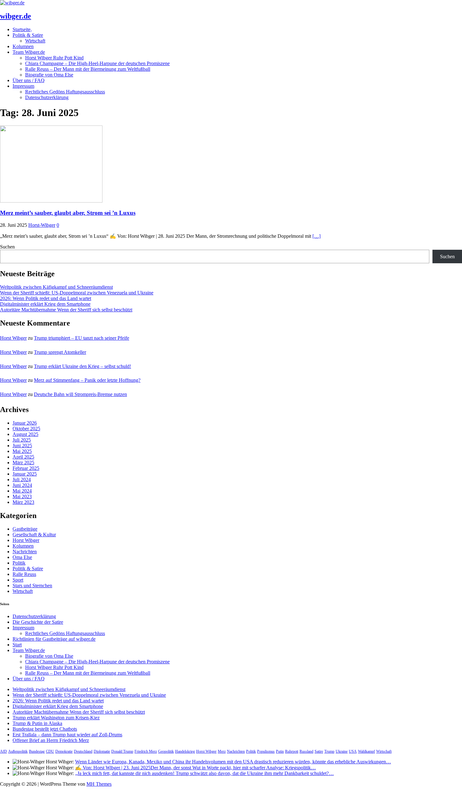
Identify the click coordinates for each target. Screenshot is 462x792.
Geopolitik (166, 751)
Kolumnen (23, 46)
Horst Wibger (13, 338)
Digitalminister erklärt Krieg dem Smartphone (45, 304)
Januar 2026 (25, 423)
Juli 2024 (22, 479)
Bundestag (37, 751)
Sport (18, 580)
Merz (222, 751)
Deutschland (83, 751)
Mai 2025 (22, 451)
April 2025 (23, 457)
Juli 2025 (22, 440)
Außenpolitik (18, 751)
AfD (3, 751)
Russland (306, 751)
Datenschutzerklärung (47, 97)
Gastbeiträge (25, 529)
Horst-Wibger (41, 225)
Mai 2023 (22, 496)
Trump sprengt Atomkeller (60, 352)
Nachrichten (25, 551)
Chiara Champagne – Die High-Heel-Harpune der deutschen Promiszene (97, 63)
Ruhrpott (291, 751)
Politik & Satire (28, 35)
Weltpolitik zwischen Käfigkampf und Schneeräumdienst (56, 287)
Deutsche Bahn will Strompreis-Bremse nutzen (80, 394)
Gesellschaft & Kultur (34, 534)
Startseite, (22, 29)
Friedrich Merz (146, 751)
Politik (19, 563)
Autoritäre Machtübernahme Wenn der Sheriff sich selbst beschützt (66, 309)
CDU (50, 751)
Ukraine (342, 751)
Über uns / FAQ (29, 80)
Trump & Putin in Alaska (37, 723)
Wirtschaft (35, 40)
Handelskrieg (185, 751)
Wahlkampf (366, 751)
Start (17, 644)
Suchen (7, 246)
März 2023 (23, 502)
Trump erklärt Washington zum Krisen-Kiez (56, 717)
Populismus (266, 751)
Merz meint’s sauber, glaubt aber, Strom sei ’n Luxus (67, 212)
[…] (316, 236)
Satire (319, 751)
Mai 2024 (22, 491)
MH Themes (99, 784)
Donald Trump (122, 751)
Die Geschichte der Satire (38, 622)
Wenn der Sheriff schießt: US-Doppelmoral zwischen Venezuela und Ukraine (76, 292)
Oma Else (22, 557)
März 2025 (23, 462)
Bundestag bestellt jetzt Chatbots (45, 729)
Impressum (23, 86)
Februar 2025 (26, 468)
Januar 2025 (25, 474)
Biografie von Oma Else (49, 74)
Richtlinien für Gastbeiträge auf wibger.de (54, 639)
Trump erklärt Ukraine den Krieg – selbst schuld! (82, 366)
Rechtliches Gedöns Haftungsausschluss (65, 91)
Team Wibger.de (29, 52)
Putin (280, 751)
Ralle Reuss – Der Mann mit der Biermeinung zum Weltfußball (87, 69)
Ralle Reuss (24, 574)
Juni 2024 (22, 485)
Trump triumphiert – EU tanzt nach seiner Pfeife (81, 338)
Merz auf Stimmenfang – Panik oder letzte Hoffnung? (87, 380)
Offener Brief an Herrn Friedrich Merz (51, 740)
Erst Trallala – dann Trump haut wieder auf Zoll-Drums (67, 734)
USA (353, 751)
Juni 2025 (22, 445)
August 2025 (25, 434)
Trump (329, 751)
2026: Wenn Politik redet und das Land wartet (45, 298)
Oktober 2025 (26, 428)
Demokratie (64, 751)
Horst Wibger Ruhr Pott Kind (54, 57)
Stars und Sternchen (32, 585)
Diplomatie (102, 751)
